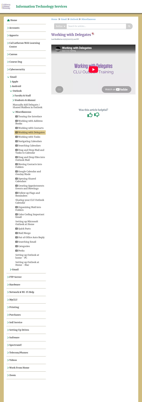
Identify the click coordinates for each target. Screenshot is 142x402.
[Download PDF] (92, 35)
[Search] (129, 26)
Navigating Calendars (30, 141)
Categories (24, 246)
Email (13, 76)
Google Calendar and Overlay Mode (28, 173)
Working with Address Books (29, 122)
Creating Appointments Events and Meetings (29, 187)
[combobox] (96, 26)
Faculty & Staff (23, 95)
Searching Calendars (29, 145)
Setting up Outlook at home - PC (27, 256)
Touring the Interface (30, 116)
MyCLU (13, 299)
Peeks (21, 250)
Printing (14, 307)
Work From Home (19, 367)
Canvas (13, 54)
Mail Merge (24, 233)
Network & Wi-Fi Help (21, 292)
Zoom (12, 375)
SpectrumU (15, 345)
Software (14, 337)
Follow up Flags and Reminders (27, 194)
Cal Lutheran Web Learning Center (24, 45)
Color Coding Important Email (29, 216)
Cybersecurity (17, 69)
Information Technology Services (41, 6)
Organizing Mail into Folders (28, 208)
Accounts (14, 27)
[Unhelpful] (97, 115)
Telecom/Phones (18, 352)
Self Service (15, 322)
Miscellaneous (23, 112)
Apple (15, 81)
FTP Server (15, 277)
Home (13, 20)
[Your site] (7, 3)
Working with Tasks (29, 136)
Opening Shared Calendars (25, 180)
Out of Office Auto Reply (31, 237)
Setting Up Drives (19, 329)
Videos (13, 360)
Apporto (13, 35)
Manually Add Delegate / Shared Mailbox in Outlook (27, 106)
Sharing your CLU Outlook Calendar (29, 201)
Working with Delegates (31, 132)
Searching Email (27, 241)
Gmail (15, 269)
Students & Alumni (25, 100)
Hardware (14, 284)
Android (16, 86)
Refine (59, 26)
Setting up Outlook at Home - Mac (27, 263)
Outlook (17, 90)
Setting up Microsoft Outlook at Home (26, 223)
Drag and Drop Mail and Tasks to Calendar (29, 151)
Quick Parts (24, 228)
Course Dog (15, 61)
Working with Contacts (31, 128)
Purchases (15, 314)
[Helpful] (90, 115)
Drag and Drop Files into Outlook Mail (30, 158)
